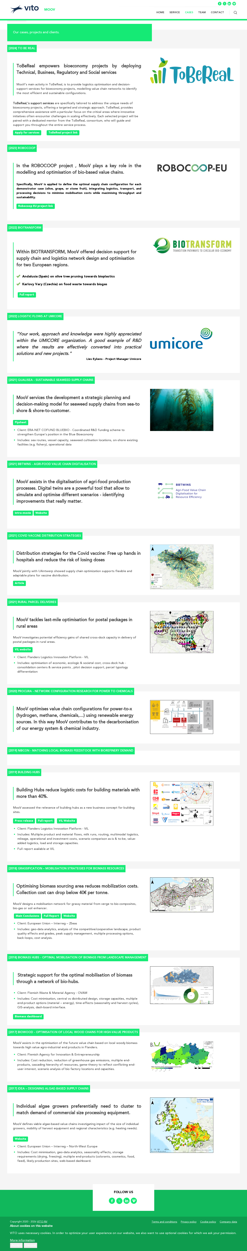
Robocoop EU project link (35, 206)
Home (160, 12)
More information (22, 1240)
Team (202, 12)
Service (174, 12)
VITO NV (42, 1221)
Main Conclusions (27, 916)
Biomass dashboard (28, 1016)
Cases (189, 12)
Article (19, 583)
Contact (217, 12)
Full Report (51, 916)
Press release (24, 821)
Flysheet (20, 422)
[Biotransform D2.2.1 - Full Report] (55, 206)
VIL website (23, 649)
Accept (16, 1245)
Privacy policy (189, 1222)
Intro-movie (23, 513)
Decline (30, 1245)
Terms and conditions (164, 1222)
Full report (27, 295)
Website (41, 513)
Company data (228, 1222)
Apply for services (27, 132)
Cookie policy (208, 1222)
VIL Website (67, 821)
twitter (224, 3)
